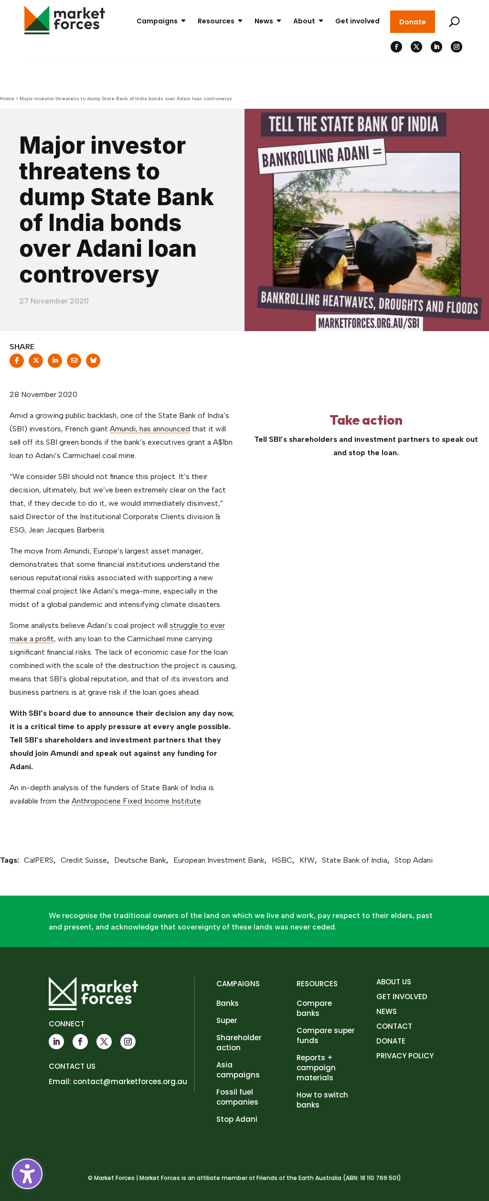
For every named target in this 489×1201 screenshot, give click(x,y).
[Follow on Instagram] (456, 46)
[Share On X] (36, 364)
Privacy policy (405, 1056)
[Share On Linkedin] (55, 364)
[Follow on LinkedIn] (436, 46)
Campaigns (157, 21)
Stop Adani (413, 860)
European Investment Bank (219, 860)
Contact (394, 1026)
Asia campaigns (238, 1070)
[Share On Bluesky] (93, 364)
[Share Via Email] (74, 364)
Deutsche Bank (140, 860)
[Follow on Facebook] (396, 46)
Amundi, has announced (150, 428)
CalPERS (38, 860)
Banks (227, 1003)
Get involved (357, 21)
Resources (216, 21)
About (304, 21)
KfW (307, 860)
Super (226, 1020)
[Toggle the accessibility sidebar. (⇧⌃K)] (27, 1174)
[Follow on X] (416, 46)
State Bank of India (354, 860)
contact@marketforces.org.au (130, 1081)
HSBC (282, 860)
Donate (412, 22)
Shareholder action (239, 1043)
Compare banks (314, 1008)
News (264, 21)
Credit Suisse (84, 860)
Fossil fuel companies (237, 1097)
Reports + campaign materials (316, 1068)
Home (7, 98)
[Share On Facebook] (17, 364)
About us (393, 982)
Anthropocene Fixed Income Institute (136, 800)
